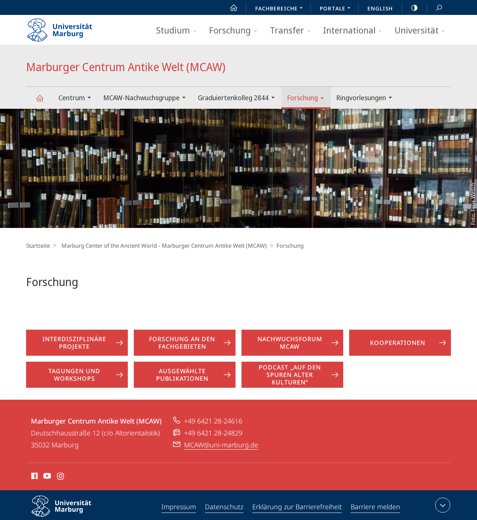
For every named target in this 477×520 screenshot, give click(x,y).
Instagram (61, 477)
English (380, 8)
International (349, 30)
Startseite (38, 245)
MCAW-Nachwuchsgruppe (141, 97)
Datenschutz (224, 506)
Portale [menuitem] (332, 8)
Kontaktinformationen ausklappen (442, 505)
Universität (417, 30)
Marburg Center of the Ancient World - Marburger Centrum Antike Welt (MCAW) (164, 245)
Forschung (230, 30)
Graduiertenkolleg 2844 (233, 97)
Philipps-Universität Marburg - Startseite (72, 27)
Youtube (46, 477)
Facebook (33, 477)
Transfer (287, 30)
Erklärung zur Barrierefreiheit (297, 506)
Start (233, 7)
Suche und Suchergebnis (439, 7)
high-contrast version (414, 7)
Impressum (178, 506)
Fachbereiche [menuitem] (276, 8)
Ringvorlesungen (361, 97)
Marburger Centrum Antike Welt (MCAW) (39, 98)
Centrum (72, 97)
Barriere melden (375, 506)
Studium (173, 30)
